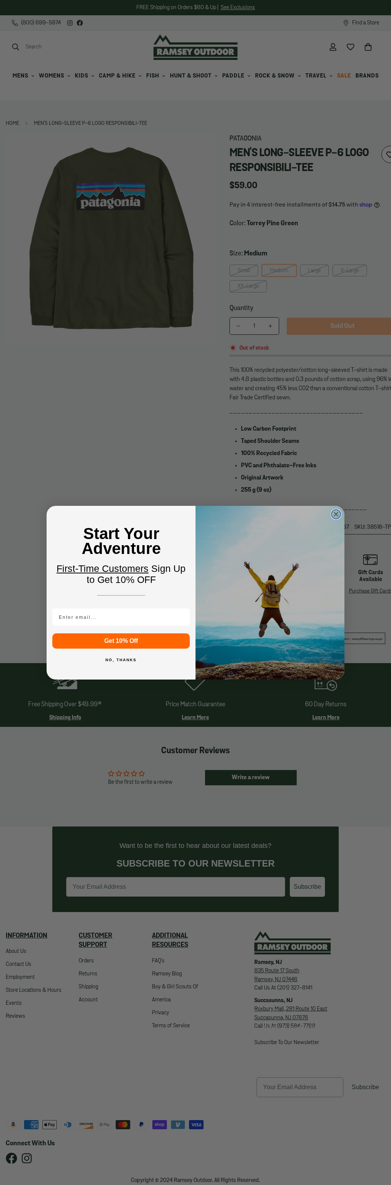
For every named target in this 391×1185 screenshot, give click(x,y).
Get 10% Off (121, 641)
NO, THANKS (121, 660)
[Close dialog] (336, 514)
